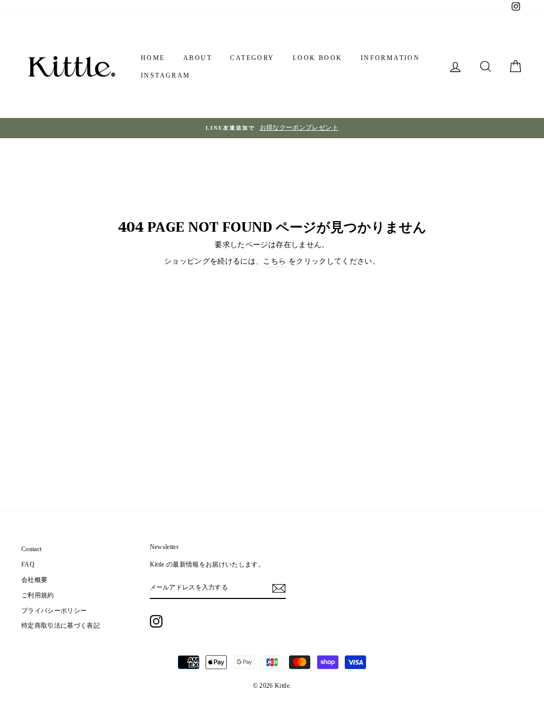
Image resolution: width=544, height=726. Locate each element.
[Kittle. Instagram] (156, 621)
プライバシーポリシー (54, 610)
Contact (31, 549)
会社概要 (34, 580)
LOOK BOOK (318, 58)
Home (153, 58)
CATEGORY (252, 58)
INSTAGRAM (166, 75)
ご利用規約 (37, 595)
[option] (272, 128)
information (390, 58)
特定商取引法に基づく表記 (60, 625)
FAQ (28, 564)
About (197, 58)
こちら (274, 261)
